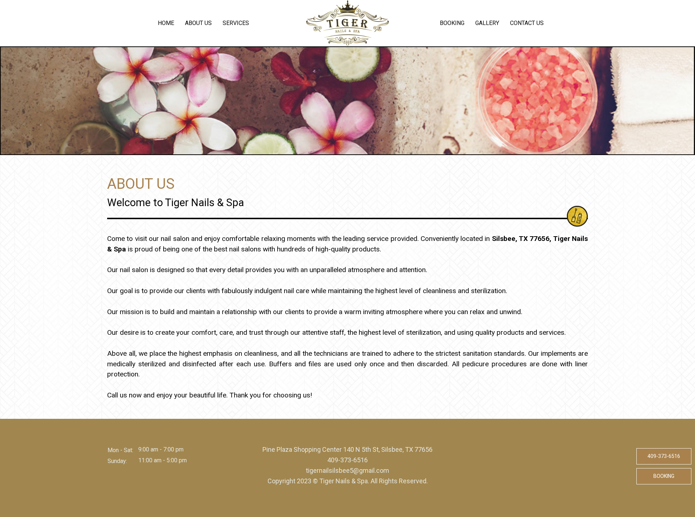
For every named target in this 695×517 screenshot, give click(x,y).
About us (198, 23)
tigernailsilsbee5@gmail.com (347, 470)
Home (166, 23)
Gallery (487, 23)
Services (236, 23)
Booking (452, 23)
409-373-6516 (347, 460)
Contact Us (527, 23)
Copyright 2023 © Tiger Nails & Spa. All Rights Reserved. (348, 481)
